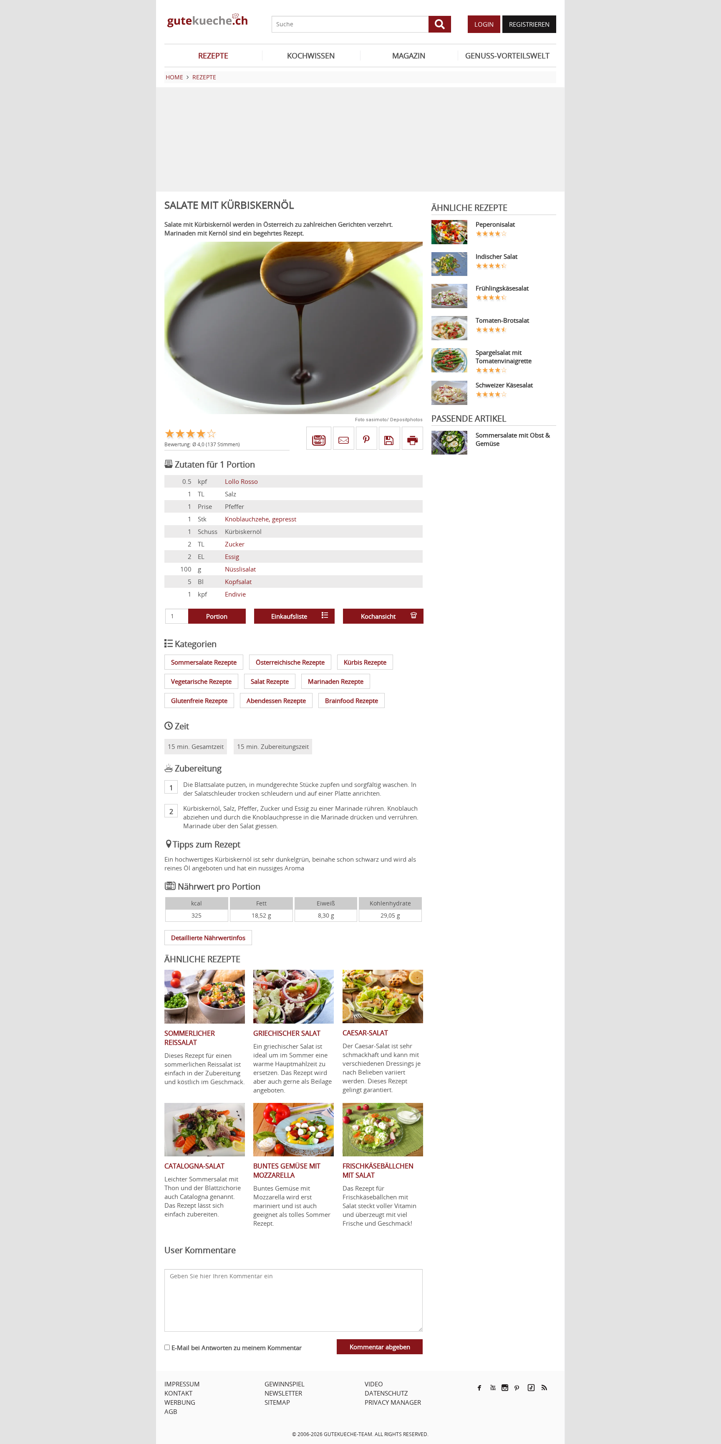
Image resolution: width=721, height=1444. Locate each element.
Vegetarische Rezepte (201, 681)
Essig (232, 556)
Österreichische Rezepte (290, 662)
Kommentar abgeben (380, 1347)
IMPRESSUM (182, 1384)
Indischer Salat (496, 256)
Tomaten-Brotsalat (502, 320)
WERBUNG (179, 1402)
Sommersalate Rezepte (204, 662)
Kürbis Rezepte (365, 662)
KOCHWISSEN (311, 56)
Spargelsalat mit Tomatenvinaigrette (504, 356)
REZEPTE (213, 56)
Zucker (235, 544)
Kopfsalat (238, 581)
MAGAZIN (409, 56)
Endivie (235, 594)
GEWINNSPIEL (285, 1384)
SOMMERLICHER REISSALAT (189, 1038)
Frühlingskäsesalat (502, 288)
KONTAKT (178, 1393)
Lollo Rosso (241, 481)
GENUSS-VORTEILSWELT (507, 56)
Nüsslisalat (240, 569)
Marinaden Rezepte (335, 681)
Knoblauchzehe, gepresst (260, 519)
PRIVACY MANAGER (393, 1402)
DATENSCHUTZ (386, 1393)
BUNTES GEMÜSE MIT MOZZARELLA (286, 1170)
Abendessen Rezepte (276, 700)
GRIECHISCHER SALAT (286, 1033)
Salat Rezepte (270, 681)
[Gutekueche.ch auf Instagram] (505, 1387)
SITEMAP (277, 1402)
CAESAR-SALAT (365, 1032)
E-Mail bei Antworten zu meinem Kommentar (236, 1347)
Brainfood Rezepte (351, 700)
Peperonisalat (495, 224)
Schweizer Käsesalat (504, 385)
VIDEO (374, 1384)
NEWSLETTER (283, 1393)
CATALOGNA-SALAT (194, 1166)
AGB (170, 1411)
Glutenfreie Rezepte (199, 700)
